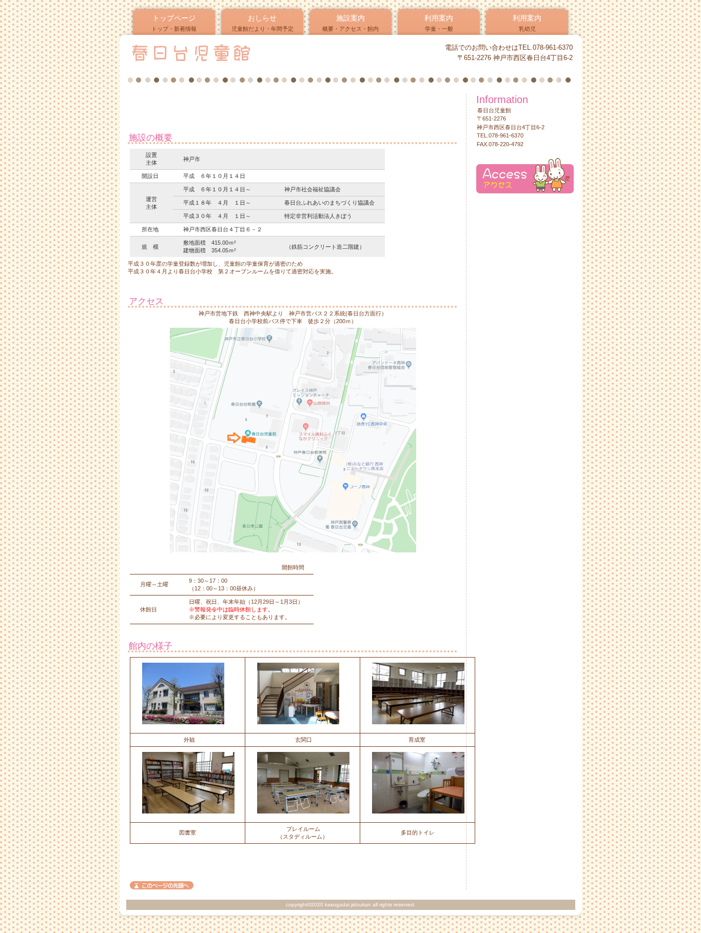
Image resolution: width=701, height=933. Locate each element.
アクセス (525, 175)
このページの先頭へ (161, 885)
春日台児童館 (252, 52)
